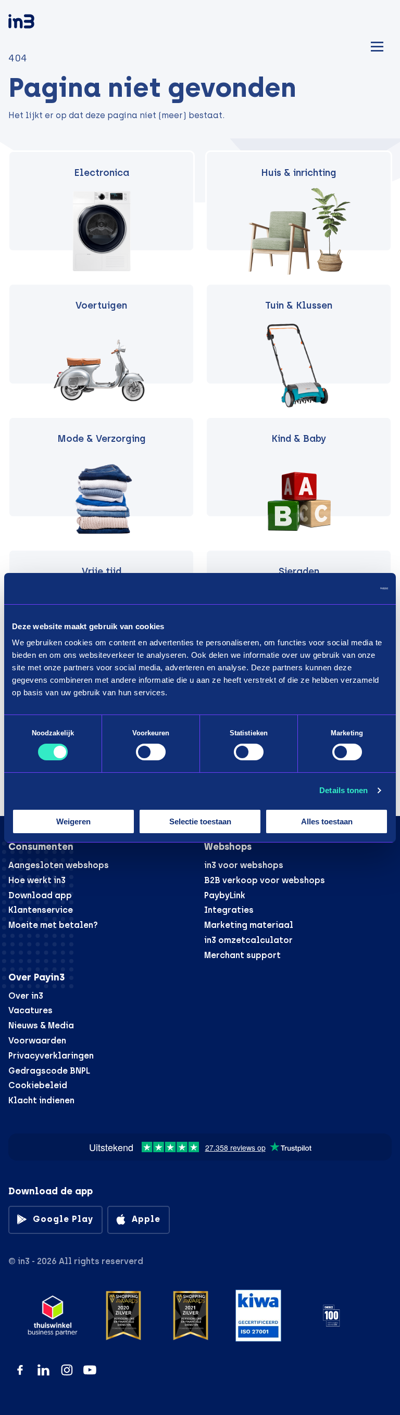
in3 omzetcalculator (248, 940)
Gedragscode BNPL (49, 1071)
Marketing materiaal (248, 925)
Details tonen (343, 790)
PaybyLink (224, 895)
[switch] (151, 752)
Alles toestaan (327, 821)
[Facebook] (20, 1370)
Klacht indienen (41, 1100)
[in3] (39, 23)
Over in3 (25, 996)
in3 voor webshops (243, 865)
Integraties (229, 910)
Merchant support (242, 955)
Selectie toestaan (200, 821)
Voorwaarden (37, 1041)
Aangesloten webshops (58, 865)
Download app (40, 895)
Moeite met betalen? (53, 925)
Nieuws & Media (41, 1025)
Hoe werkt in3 (37, 880)
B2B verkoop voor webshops (264, 880)
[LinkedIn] (43, 1370)
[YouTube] (90, 1370)
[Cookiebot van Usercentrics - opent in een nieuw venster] (342, 588)
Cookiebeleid (37, 1085)
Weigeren (73, 821)
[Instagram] (67, 1370)
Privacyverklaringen (51, 1056)
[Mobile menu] (377, 45)
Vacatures (30, 1010)
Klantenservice (40, 910)
